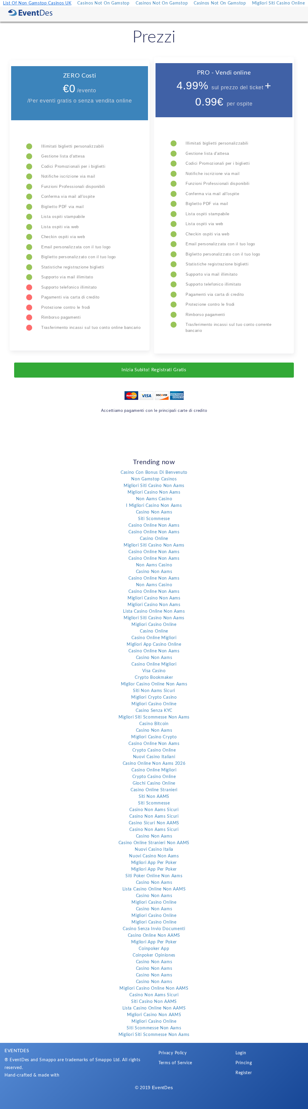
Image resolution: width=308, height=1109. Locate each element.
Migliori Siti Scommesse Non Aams (154, 717)
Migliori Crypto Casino (154, 697)
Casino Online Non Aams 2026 (154, 763)
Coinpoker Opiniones (154, 955)
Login (241, 1053)
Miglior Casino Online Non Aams (154, 684)
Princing (244, 1063)
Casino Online (154, 539)
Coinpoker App (154, 949)
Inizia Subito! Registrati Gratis (154, 370)
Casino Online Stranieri (154, 790)
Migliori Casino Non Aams (154, 492)
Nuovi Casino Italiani (154, 757)
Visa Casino (154, 671)
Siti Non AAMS (154, 797)
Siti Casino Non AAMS (154, 1002)
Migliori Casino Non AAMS (154, 1015)
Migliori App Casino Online (154, 644)
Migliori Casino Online (153, 625)
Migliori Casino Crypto (154, 737)
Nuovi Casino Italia (154, 849)
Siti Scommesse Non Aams (154, 1028)
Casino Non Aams (154, 512)
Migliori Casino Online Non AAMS (154, 988)
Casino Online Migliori (153, 638)
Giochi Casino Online (154, 783)
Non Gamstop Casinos (154, 479)
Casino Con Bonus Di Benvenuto (154, 472)
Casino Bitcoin (154, 724)
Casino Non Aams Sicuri (153, 810)
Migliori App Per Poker (154, 863)
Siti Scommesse (154, 519)
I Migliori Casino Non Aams (154, 506)
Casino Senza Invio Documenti (154, 929)
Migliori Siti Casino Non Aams (154, 486)
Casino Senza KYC (154, 711)
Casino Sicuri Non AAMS (154, 823)
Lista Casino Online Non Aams (154, 611)
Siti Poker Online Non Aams (153, 876)
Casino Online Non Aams (153, 525)
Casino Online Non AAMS (154, 935)
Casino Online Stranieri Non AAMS (154, 843)
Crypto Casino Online (154, 750)
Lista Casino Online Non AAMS (154, 889)
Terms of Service (175, 1063)
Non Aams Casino (154, 499)
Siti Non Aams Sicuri (154, 691)
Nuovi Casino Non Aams (154, 856)
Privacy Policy (173, 1053)
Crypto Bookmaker (154, 678)
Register (244, 1073)
